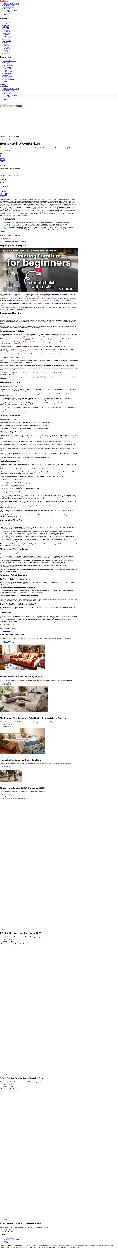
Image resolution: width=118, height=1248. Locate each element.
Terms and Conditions (11, 1239)
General (5, 75)
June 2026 (6, 25)
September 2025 (7, 39)
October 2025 (7, 38)
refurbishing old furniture (25, 210)
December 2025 (7, 34)
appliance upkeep (59, 321)
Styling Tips (6, 78)
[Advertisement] (59, 123)
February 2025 (7, 48)
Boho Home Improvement (10, 65)
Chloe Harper (7, 766)
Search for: (3, 104)
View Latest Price (5, 238)
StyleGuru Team (7, 724)
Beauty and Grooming (11, 4)
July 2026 (6, 24)
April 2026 (6, 28)
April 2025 (6, 47)
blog (5, 1241)
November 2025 (7, 36)
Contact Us (11, 11)
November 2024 (7, 53)
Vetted (5, 14)
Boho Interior (7, 67)
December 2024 (7, 52)
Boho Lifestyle (7, 68)
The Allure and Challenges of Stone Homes (9, 172)
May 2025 (6, 45)
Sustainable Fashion (8, 79)
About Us (6, 8)
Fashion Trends (8, 7)
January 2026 (7, 33)
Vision (9, 13)
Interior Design (8, 5)
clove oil (27, 339)
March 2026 (6, 30)
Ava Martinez (7, 641)
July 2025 (6, 42)
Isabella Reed (7, 683)
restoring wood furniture (39, 207)
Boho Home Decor (8, 64)
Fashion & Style (7, 71)
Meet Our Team (12, 10)
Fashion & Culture (8, 70)
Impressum (7, 1242)
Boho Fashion (7, 62)
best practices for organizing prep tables (42, 300)
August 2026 (7, 22)
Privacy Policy (8, 1238)
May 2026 (6, 27)
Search (19, 106)
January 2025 (7, 50)
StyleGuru (3, 1)
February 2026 (7, 31)
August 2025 (7, 41)
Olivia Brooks (3, 183)
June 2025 (6, 44)
